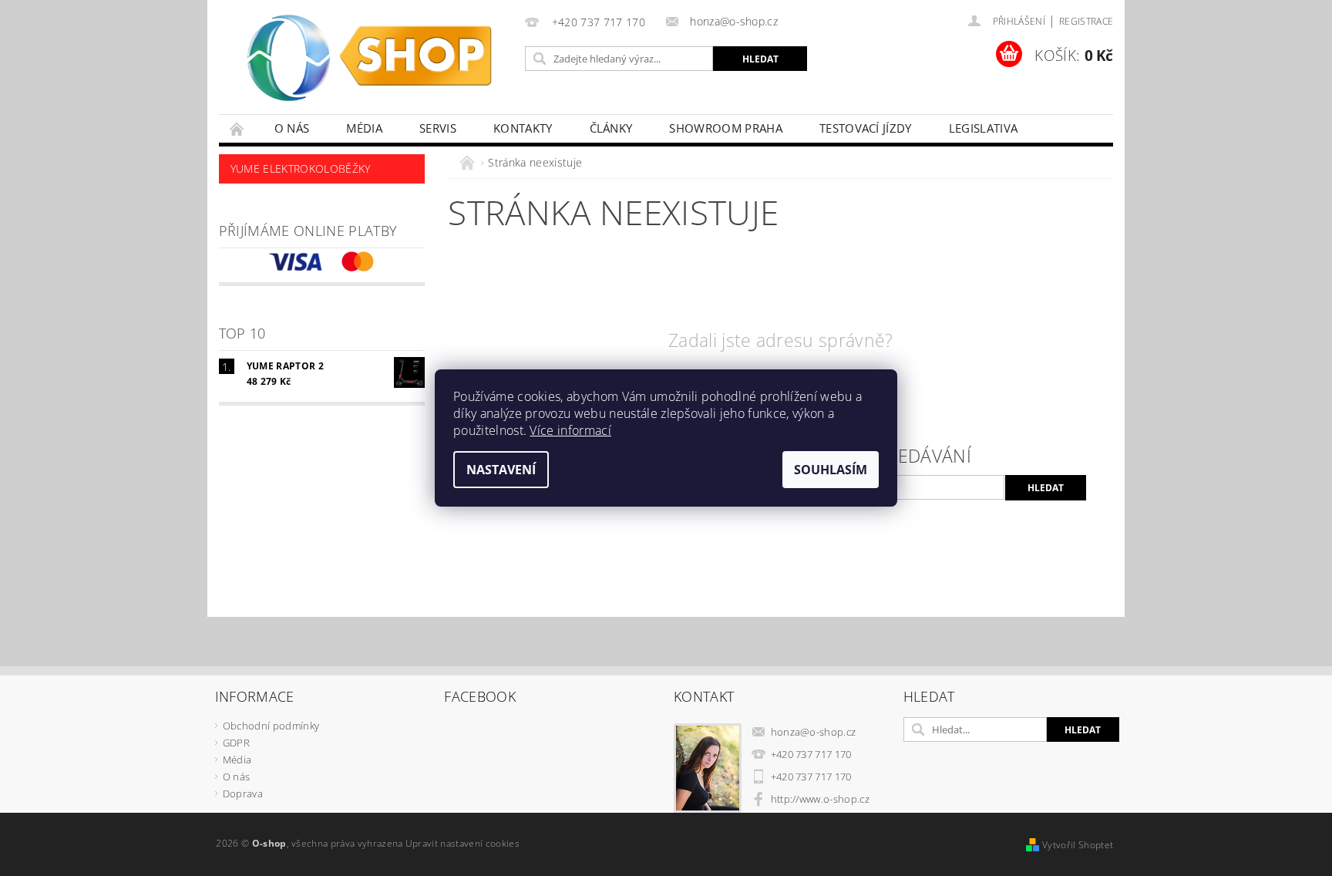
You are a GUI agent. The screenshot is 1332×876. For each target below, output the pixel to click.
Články (611, 128)
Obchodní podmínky (271, 726)
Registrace (1086, 21)
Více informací (570, 430)
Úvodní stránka (237, 128)
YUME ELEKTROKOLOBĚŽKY (300, 168)
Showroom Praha (725, 128)
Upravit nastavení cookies (462, 843)
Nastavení (501, 469)
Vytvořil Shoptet (1077, 844)
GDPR (236, 743)
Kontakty (523, 128)
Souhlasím (830, 469)
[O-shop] (369, 65)
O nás (292, 128)
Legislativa (983, 128)
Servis (437, 128)
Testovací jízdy (865, 128)
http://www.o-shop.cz (820, 799)
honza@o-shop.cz (813, 732)
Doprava (243, 793)
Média (364, 128)
